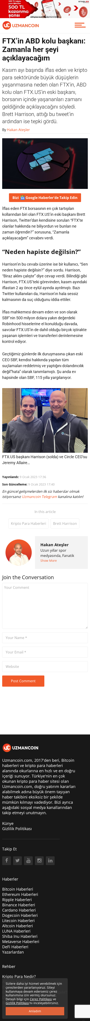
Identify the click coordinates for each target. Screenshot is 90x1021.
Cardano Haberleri (19, 910)
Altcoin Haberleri (17, 925)
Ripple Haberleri (17, 899)
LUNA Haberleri (16, 931)
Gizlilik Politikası (17, 828)
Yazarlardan (13, 952)
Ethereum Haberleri (20, 894)
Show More (48, 560)
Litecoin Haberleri (18, 920)
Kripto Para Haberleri (28, 523)
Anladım (35, 1011)
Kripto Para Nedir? (19, 976)
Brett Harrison (65, 523)
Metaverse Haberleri (20, 941)
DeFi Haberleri (15, 946)
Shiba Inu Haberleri (20, 936)
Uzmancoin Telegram (40, 496)
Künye (8, 823)
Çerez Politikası (41, 999)
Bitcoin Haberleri (17, 889)
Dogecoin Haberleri (20, 915)
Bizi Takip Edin (45, 197)
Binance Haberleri (18, 904)
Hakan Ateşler (54, 544)
